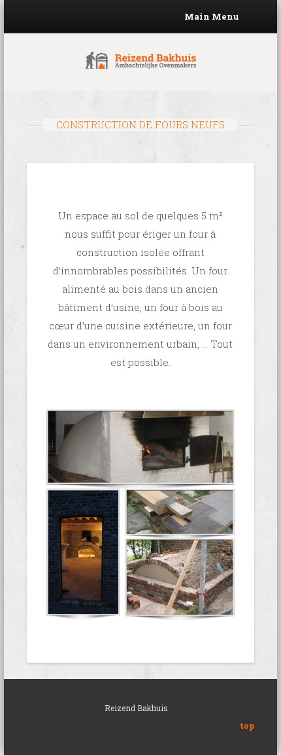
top (247, 725)
